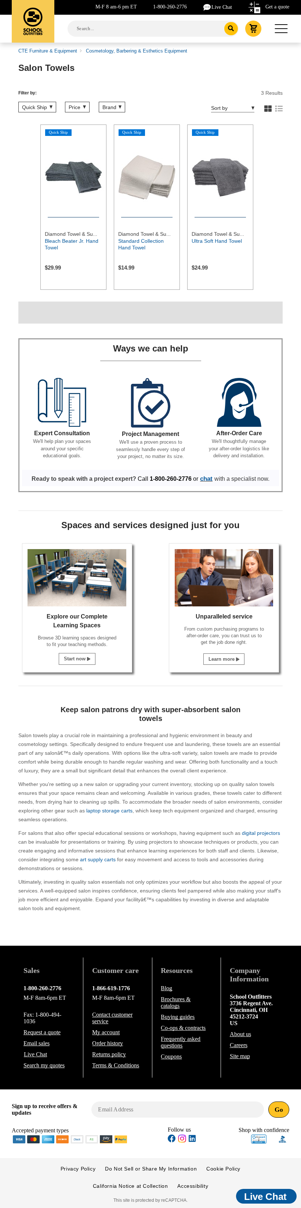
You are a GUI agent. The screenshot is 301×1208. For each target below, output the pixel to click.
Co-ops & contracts (183, 1028)
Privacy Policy (78, 1169)
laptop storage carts (109, 811)
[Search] (231, 28)
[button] (258, 1139)
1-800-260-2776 (170, 7)
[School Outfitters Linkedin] (192, 1139)
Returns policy (109, 1054)
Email (36, 1043)
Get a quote (277, 7)
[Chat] (207, 7)
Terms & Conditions (115, 1065)
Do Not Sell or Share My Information (151, 1169)
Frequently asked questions (180, 1042)
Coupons (171, 1056)
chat (206, 478)
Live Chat (221, 7)
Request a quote (42, 1032)
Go (279, 1109)
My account (106, 1032)
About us (240, 1034)
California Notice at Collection (130, 1186)
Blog (166, 988)
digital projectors (261, 833)
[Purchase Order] (91, 1138)
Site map (240, 1056)
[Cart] (253, 29)
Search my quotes (44, 1065)
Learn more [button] (222, 659)
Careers (238, 1045)
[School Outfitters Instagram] (182, 1140)
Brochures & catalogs (176, 1002)
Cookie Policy (223, 1169)
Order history (107, 1043)
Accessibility (192, 1186)
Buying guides (178, 1017)
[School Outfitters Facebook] (172, 1139)
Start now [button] (75, 658)
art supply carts (98, 859)
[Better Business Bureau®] (282, 1138)
